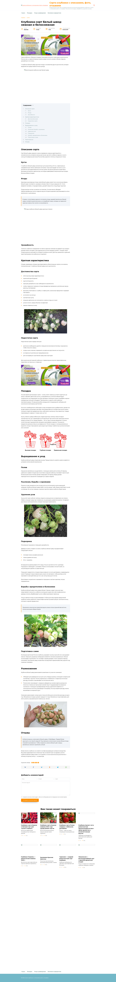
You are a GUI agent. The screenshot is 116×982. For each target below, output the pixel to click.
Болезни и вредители (54, 13)
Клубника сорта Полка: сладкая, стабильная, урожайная (67, 826)
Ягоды (29, 112)
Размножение (29, 139)
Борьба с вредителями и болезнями (37, 135)
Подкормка (31, 133)
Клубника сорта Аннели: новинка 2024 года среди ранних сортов (48, 826)
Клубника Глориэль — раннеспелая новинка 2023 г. (28, 858)
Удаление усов (32, 131)
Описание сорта (29, 108)
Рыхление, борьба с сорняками (36, 129)
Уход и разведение (40, 13)
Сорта (23, 13)
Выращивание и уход (31, 125)
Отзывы (27, 141)
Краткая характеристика (32, 117)
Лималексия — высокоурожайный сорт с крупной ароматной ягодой (86, 859)
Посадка (29, 13)
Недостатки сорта (32, 121)
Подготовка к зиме (33, 137)
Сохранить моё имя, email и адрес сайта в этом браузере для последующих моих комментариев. (45, 796)
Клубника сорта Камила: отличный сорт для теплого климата (29, 826)
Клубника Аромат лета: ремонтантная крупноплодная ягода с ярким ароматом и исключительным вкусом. (86, 829)
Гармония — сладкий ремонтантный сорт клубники (66, 858)
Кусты (29, 110)
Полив (29, 127)
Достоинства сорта (33, 119)
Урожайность (31, 114)
